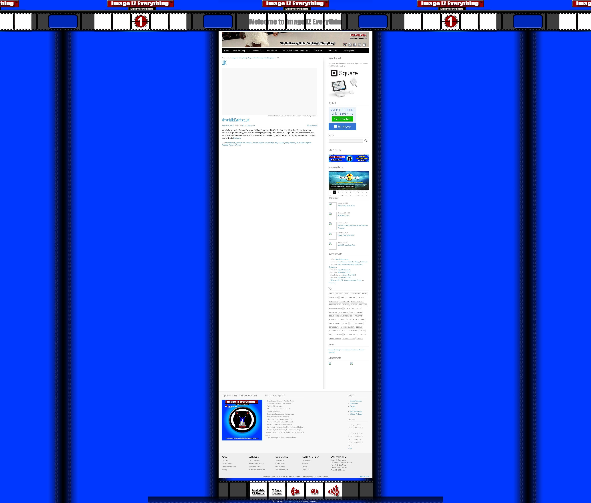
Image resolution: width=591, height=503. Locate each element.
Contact (305, 463)
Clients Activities (356, 401)
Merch (239, 56)
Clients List (251, 125)
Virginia (363, 334)
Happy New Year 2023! (346, 206)
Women (360, 338)
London (281, 143)
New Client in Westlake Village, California (352, 262)
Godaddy (363, 305)
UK (297, 143)
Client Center (280, 463)
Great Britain (269, 143)
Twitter (304, 466)
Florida (354, 305)
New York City (335, 323)
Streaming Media (351, 334)
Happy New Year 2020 (346, 235)
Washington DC (349, 338)
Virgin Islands (335, 338)
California (333, 297)
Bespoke (249, 143)
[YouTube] (350, 45)
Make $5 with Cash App (346, 245)
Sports (362, 331)
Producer (359, 323)
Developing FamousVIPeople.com (342, 186)
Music (349, 319)
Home (226, 51)
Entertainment (357, 301)
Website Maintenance (256, 463)
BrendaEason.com (342, 259)
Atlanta (339, 294)
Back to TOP (364, 476)
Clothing (360, 297)
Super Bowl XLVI (344, 270)
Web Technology (356, 411)
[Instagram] (345, 45)
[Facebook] (355, 45)
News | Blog (349, 51)
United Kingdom (305, 143)
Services (317, 51)
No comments (312, 125)
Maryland (358, 316)
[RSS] (364, 45)
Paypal (345, 323)
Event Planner (258, 143)
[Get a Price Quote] (349, 162)
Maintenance (346, 316)
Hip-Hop (347, 308)
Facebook (305, 470)
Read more (237, 138)
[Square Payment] (344, 97)
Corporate (333, 301)
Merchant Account (337, 319)
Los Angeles (334, 316)
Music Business (359, 319)
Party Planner (290, 143)
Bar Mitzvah (230, 143)
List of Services (254, 460)
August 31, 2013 (228, 125)
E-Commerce (344, 301)
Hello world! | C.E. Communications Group (345, 280)
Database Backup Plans (257, 470)
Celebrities (350, 297)
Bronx (364, 294)
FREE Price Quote (241, 51)
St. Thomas (338, 334)
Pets (351, 323)
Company (332, 51)
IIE (243, 125)
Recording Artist (347, 327)
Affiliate (228, 56)
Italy (276, 143)
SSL (330, 334)
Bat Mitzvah (240, 143)
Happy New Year (335, 308)
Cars (342, 297)
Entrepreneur (335, 305)
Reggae (359, 327)
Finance (346, 305)
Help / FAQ (306, 460)
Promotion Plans (254, 466)
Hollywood (356, 308)
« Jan (350, 448)
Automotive (355, 294)
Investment (343, 312)
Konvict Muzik (356, 312)
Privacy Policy (227, 463)
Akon (331, 294)
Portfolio (258, 51)
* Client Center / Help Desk (296, 51)
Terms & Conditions (229, 466)
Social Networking (350, 331)
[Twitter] (360, 45)
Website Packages (356, 414)
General (353, 409)
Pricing (224, 470)
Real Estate (334, 327)
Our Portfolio (280, 466)
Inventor (333, 312)
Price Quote (279, 460)
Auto (346, 294)
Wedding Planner (228, 145)
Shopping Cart (334, 331)
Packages (271, 51)
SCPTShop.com (343, 215)
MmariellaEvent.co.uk (235, 120)
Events (352, 406)
